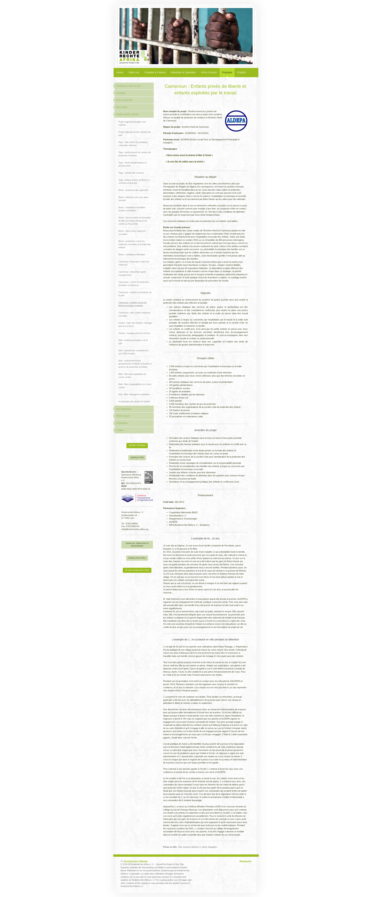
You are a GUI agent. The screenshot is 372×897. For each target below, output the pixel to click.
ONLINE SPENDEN (137, 445)
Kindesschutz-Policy (137, 558)
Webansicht (245, 861)
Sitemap (143, 861)
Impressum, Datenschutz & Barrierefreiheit (137, 544)
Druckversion (130, 861)
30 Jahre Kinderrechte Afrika (137, 570)
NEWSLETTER (137, 458)
